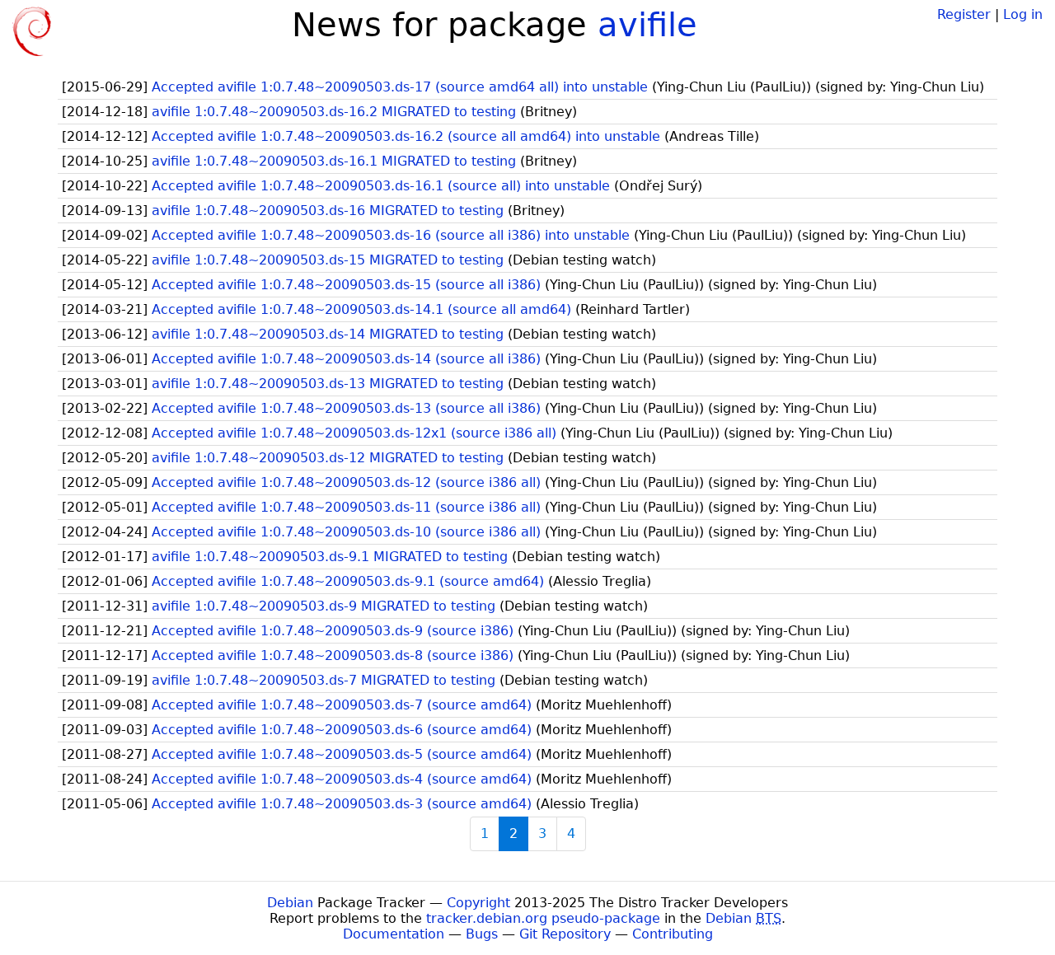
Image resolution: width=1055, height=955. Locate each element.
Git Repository (565, 934)
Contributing (672, 934)
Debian (290, 903)
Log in (1023, 14)
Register (964, 14)
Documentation (393, 934)
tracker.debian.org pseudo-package (543, 918)
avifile (647, 25)
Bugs (482, 934)
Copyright (478, 903)
